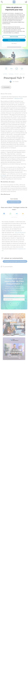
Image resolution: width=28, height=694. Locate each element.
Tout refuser (14, 43)
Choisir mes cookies (14, 36)
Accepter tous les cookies (14, 40)
